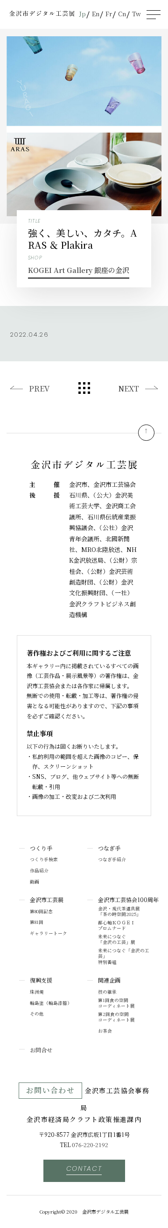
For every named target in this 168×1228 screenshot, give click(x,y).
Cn (122, 13)
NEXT (128, 388)
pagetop (146, 433)
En (95, 13)
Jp (82, 13)
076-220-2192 (90, 1144)
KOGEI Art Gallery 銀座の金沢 (78, 270)
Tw (136, 13)
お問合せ (41, 1050)
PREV (39, 388)
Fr (108, 13)
